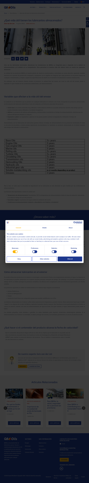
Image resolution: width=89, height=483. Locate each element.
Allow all (70, 259)
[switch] (34, 251)
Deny (19, 259)
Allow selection (44, 259)
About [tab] (70, 227)
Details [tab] (44, 227)
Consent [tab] (18, 227)
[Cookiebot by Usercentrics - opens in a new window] (74, 222)
